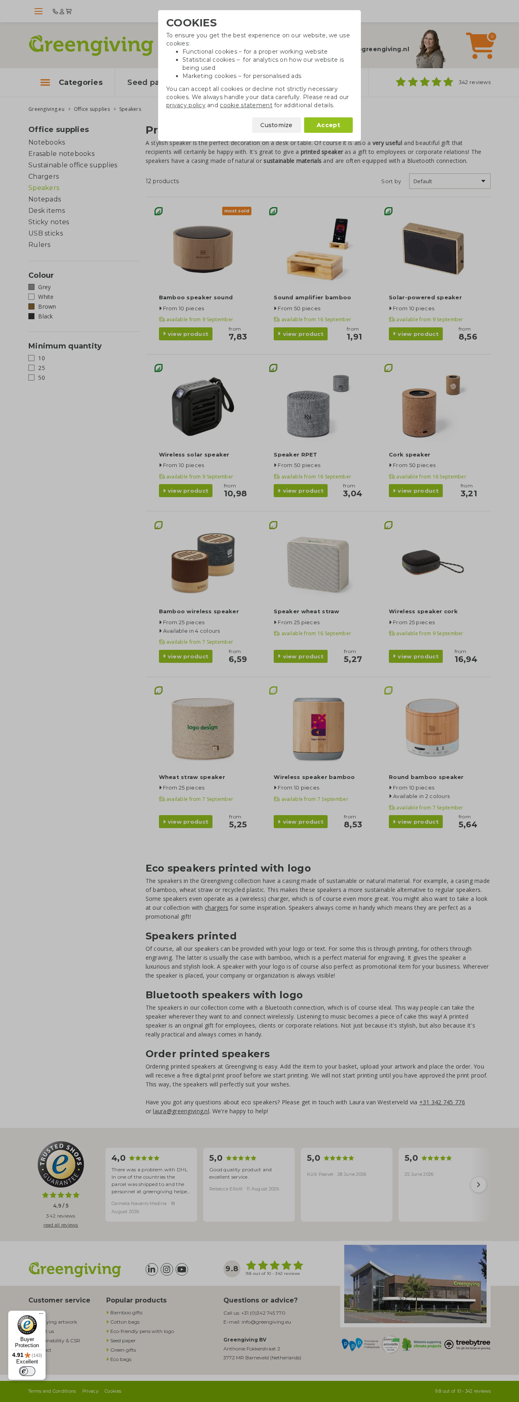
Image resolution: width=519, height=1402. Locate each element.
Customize (276, 125)
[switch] (27, 1371)
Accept (328, 125)
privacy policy (186, 105)
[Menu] (41, 1315)
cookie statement (246, 105)
